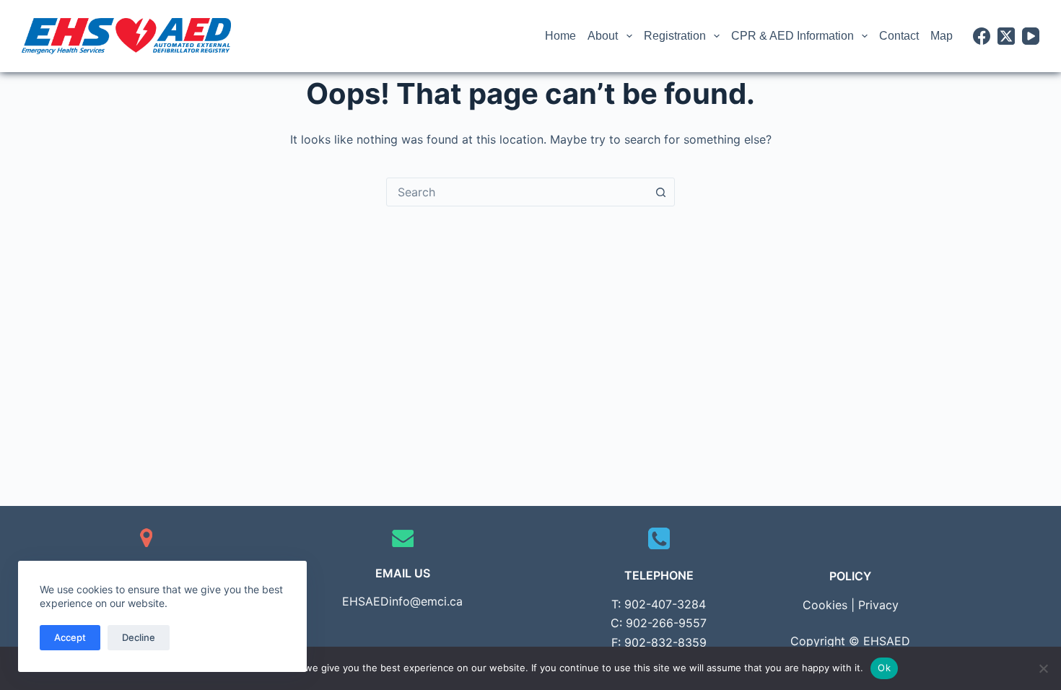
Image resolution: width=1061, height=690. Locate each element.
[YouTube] (1030, 36)
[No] (1043, 668)
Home (560, 36)
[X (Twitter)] (1006, 36)
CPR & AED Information (792, 36)
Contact (899, 36)
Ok (884, 667)
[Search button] (660, 192)
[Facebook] (981, 36)
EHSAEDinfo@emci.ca (402, 601)
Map (941, 36)
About (603, 36)
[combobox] (517, 192)
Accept (70, 637)
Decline (138, 637)
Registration (675, 36)
